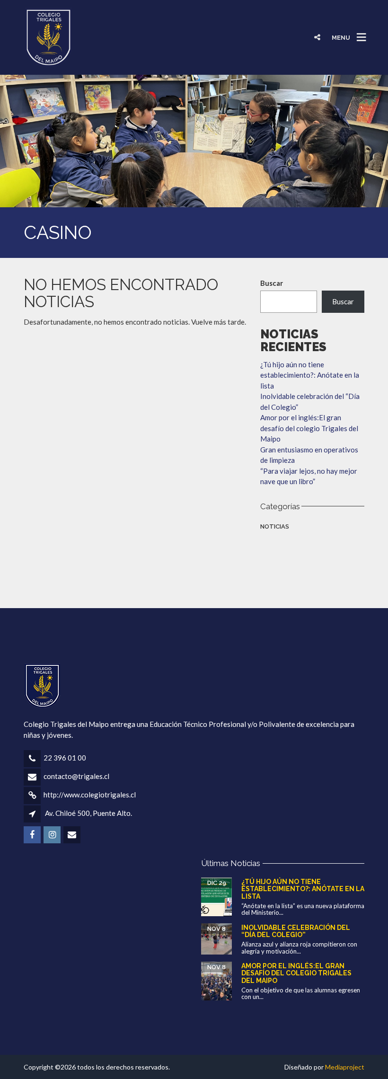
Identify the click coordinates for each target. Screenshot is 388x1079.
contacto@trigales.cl (76, 776)
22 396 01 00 (65, 757)
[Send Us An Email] (360, 14)
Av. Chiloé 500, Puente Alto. (88, 813)
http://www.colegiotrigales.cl (90, 794)
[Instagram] (340, 14)
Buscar (271, 283)
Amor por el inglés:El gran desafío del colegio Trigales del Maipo (309, 428)
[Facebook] (319, 14)
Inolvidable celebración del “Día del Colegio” (295, 931)
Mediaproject (344, 1067)
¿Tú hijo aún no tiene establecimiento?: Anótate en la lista (309, 375)
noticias (274, 526)
